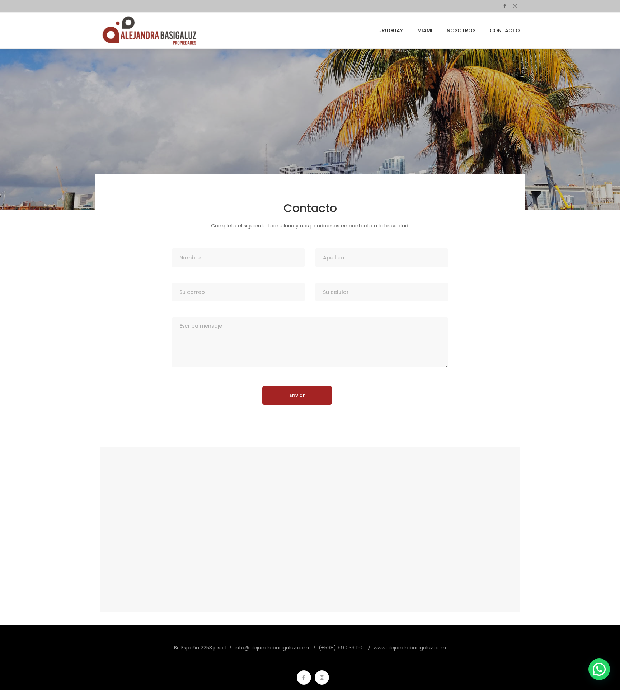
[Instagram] (322, 677)
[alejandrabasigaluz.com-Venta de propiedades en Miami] (149, 30)
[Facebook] (304, 677)
